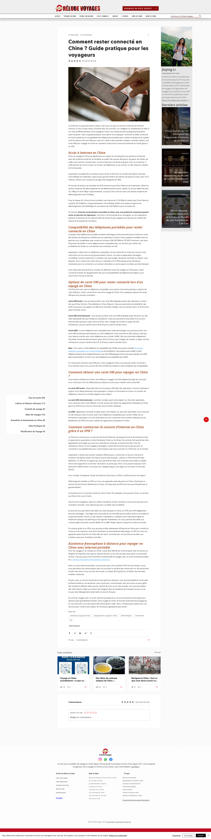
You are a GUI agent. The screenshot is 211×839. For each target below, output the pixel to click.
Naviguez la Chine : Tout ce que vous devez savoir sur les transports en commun (144, 679)
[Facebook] (111, 759)
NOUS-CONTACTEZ (127, 789)
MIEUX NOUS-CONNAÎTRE (129, 778)
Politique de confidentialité (118, 835)
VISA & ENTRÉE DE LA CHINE (97, 795)
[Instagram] (100, 759)
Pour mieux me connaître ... (177, 744)
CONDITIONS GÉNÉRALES (129, 786)
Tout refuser (188, 835)
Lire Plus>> (135, 767)
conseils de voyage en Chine (80, 616)
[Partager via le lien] (86, 633)
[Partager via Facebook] (69, 633)
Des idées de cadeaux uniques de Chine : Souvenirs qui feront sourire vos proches (106, 679)
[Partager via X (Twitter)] (75, 633)
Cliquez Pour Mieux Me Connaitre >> (175, 100)
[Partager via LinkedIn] (80, 633)
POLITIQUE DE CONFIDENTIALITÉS (132, 783)
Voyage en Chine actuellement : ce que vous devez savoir (73, 679)
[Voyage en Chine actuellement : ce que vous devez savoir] (73, 665)
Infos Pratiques (126, 616)
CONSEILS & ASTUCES (95, 786)
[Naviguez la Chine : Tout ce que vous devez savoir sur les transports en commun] (145, 665)
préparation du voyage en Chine (105, 616)
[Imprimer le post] (91, 633)
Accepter (201, 835)
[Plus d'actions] (148, 34)
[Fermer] (208, 835)
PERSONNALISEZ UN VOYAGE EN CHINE (133, 781)
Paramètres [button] (176, 835)
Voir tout (157, 652)
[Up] (206, 419)
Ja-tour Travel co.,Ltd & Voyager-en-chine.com (118, 822)
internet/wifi (139, 616)
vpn (71, 620)
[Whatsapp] (105, 759)
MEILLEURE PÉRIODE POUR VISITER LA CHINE (103, 778)
